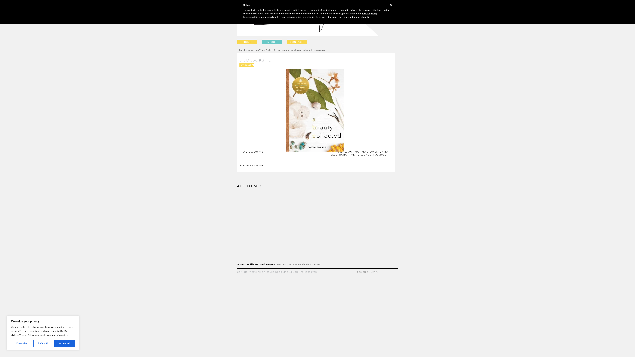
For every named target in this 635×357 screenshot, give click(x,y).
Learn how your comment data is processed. (298, 264)
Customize (21, 343)
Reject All (43, 343)
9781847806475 (253, 151)
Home (247, 41)
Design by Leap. (367, 272)
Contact (297, 41)
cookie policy (369, 13)
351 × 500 (321, 65)
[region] (43, 333)
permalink (259, 165)
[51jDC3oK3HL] (314, 110)
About (272, 41)
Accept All (64, 343)
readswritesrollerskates (260, 65)
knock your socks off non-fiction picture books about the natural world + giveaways (279, 50)
